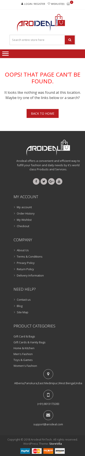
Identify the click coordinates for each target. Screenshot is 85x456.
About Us (23, 250)
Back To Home (42, 113)
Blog (19, 306)
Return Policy (25, 269)
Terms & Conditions (29, 256)
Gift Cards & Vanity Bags (30, 342)
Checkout (23, 226)
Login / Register (34, 3)
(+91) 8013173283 (48, 404)
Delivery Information (30, 275)
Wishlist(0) (57, 3)
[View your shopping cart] (68, 4)
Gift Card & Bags (24, 336)
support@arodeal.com (48, 424)
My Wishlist (24, 220)
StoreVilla (55, 444)
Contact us (24, 300)
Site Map (22, 312)
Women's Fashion (25, 366)
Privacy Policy (26, 263)
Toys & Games (23, 360)
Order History (26, 213)
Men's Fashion (23, 354)
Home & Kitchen (24, 348)
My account (24, 207)
